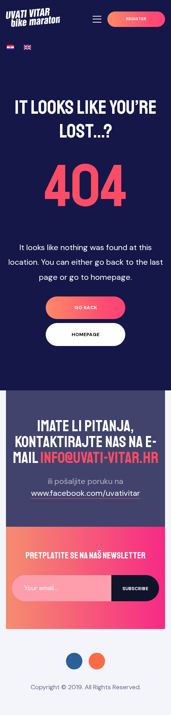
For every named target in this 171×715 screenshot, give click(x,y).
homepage (85, 334)
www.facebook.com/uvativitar (85, 493)
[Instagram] (97, 661)
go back (85, 307)
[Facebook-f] (74, 661)
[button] (136, 19)
